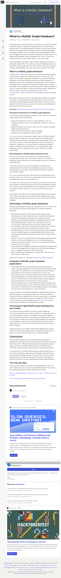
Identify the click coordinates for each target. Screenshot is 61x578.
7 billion (42, 56)
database (13, 40)
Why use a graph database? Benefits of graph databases (27, 378)
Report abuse (38, 401)
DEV (36, 571)
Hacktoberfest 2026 (35, 546)
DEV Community (8, 563)
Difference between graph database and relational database (36, 109)
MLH (56, 567)
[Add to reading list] (3, 53)
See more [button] (13, 455)
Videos (25, 565)
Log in (45, 2)
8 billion (28, 66)
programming (26, 40)
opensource (35, 40)
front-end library (42, 300)
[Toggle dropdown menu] (58, 407)
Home (6, 565)
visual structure (17, 136)
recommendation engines (18, 92)
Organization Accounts (9, 567)
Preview (23, 396)
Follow (33, 469)
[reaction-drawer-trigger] (3, 41)
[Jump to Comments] (3, 47)
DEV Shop (50, 567)
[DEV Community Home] (2, 2)
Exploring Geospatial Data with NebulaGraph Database (22, 501)
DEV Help (42, 565)
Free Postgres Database (41, 567)
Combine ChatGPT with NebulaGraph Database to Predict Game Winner (27, 489)
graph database (21, 74)
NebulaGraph (17, 31)
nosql (19, 40)
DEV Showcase (20, 567)
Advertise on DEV (50, 565)
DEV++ (20, 565)
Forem (13, 571)
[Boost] (3, 58)
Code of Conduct (29, 401)
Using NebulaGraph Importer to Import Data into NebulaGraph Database (27, 495)
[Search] (7, 2)
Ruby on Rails (27, 573)
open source (21, 571)
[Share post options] (2, 64)
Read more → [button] (12, 553)
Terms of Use (39, 569)
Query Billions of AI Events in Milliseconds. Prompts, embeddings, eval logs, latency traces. (30, 438)
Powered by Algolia (34, 2)
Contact (32, 567)
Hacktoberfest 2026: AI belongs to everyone (26, 542)
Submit (16, 396)
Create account (54, 2)
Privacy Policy (31, 569)
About (26, 567)
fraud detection (42, 90)
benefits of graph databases (44, 257)
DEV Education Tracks (33, 565)
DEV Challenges (13, 565)
